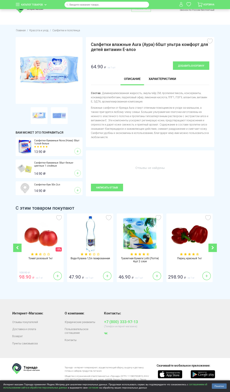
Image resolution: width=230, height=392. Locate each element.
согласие (93, 387)
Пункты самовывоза (25, 343)
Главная (21, 30)
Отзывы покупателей (25, 322)
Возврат (17, 336)
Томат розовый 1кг (40, 258)
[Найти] (67, 5)
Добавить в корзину (191, 65)
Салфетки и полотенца (66, 30)
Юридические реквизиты (80, 322)
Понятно (219, 386)
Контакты (70, 340)
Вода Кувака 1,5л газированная (90, 258)
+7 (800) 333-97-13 (121, 322)
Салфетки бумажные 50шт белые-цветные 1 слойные (54, 164)
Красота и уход (38, 30)
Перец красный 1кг (189, 258)
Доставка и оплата (24, 329)
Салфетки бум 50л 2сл (47, 184)
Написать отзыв (107, 187)
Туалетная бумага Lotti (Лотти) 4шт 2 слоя (140, 260)
